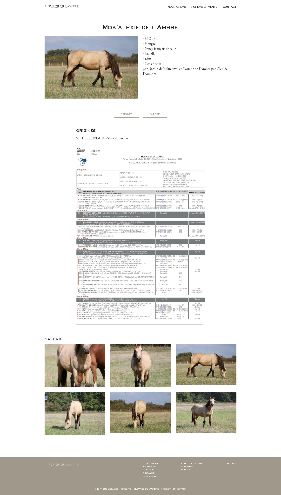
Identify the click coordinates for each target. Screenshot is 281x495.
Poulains (149, 473)
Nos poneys (177, 6)
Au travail (149, 466)
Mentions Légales (107, 489)
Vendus (186, 469)
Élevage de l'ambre (62, 6)
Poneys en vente (204, 6)
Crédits (126, 489)
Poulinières (150, 476)
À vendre (187, 466)
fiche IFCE (91, 138)
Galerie (155, 114)
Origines (126, 114)
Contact (229, 6)
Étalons (148, 469)
